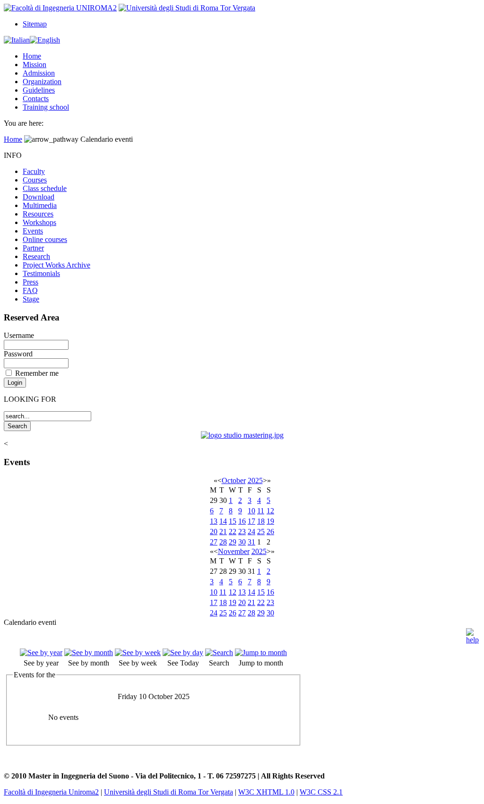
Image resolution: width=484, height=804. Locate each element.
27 (213, 542)
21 (223, 531)
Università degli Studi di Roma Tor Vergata (168, 792)
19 (270, 521)
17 (251, 521)
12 (270, 511)
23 (242, 531)
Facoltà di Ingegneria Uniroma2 (51, 792)
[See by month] (88, 652)
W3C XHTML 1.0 (266, 792)
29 (232, 542)
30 (242, 542)
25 (261, 531)
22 (232, 531)
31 (251, 542)
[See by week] (138, 652)
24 (251, 531)
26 (270, 531)
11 (260, 511)
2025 (255, 480)
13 (213, 521)
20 (213, 531)
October (234, 480)
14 (223, 521)
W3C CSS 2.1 (321, 792)
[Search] (219, 652)
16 (242, 521)
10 (251, 511)
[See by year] (41, 652)
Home (13, 139)
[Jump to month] (261, 652)
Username (19, 335)
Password (18, 354)
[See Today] (183, 652)
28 (223, 542)
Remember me (37, 373)
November (234, 551)
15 (232, 521)
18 (261, 521)
